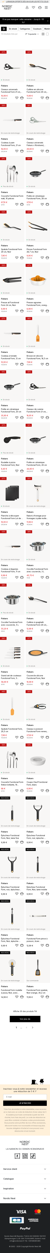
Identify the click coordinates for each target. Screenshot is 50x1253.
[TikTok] (33, 1156)
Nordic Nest (9, 1198)
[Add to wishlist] (17, 98)
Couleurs (37, 29)
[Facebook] (17, 1156)
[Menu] (46, 7)
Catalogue (8, 1178)
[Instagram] (25, 1156)
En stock (13, 29)
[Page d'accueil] (7, 7)
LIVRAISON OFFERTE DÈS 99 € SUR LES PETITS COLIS (27, 2)
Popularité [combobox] (32, 34)
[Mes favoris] (33, 7)
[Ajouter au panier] (21, 97)
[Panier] (40, 7)
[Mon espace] (27, 7)
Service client (10, 1169)
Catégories (25, 29)
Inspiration (8, 1188)
